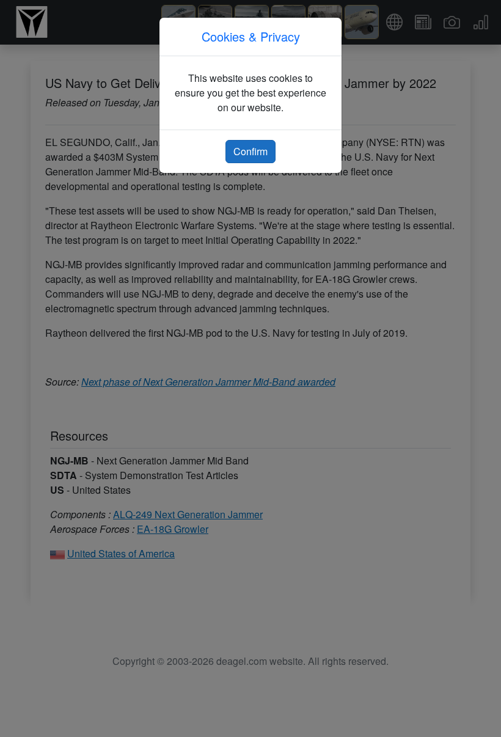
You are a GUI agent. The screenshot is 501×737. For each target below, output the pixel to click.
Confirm (250, 151)
